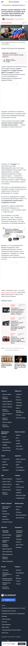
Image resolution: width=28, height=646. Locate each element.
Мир (2, 475)
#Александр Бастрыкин (12, 350)
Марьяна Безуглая (5, 557)
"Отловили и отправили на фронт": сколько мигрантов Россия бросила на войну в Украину (18, 311)
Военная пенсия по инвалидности (7, 579)
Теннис (18, 440)
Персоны (4, 527)
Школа (18, 408)
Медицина (19, 405)
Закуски (18, 584)
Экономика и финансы (5, 432)
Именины (19, 547)
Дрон (3, 467)
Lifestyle (17, 475)
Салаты (18, 581)
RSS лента (5, 632)
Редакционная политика (9, 611)
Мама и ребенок (20, 459)
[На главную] (14, 2)
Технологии (5, 459)
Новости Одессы (7, 404)
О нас (3, 605)
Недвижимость (6, 442)
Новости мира (13, 334)
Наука (3, 455)
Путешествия (20, 487)
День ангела (19, 544)
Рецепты (17, 566)
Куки (13, 643)
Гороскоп (18, 479)
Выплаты (18, 399)
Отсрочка (18, 512)
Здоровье (18, 455)
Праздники (18, 527)
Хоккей (18, 443)
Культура (18, 489)
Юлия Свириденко (7, 561)
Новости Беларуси (5, 493)
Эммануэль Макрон (5, 541)
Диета (18, 464)
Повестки (19, 506)
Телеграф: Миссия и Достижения (11, 630)
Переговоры (6, 513)
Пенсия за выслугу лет (5, 587)
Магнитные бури (21, 495)
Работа (18, 397)
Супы (17, 575)
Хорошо (21, 643)
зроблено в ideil (5, 640)
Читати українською (6, 22)
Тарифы (4, 445)
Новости (4, 391)
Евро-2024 (19, 446)
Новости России (13, 318)
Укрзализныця (6, 450)
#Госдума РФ (9, 348)
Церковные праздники (19, 531)
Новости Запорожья (5, 410)
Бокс (17, 438)
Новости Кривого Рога (7, 414)
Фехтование (19, 449)
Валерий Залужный (5, 545)
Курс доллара (6, 447)
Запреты (18, 542)
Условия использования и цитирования (13, 613)
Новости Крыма (7, 422)
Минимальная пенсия (6, 583)
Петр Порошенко (7, 551)
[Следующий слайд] (26, 5)
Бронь (18, 509)
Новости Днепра (7, 401)
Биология (5, 464)
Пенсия (3, 566)
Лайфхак (18, 492)
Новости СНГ (6, 487)
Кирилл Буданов (7, 549)
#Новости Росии (18, 348)
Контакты (4, 621)
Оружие (4, 516)
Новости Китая (6, 489)
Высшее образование (20, 411)
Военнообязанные (21, 515)
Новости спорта (20, 432)
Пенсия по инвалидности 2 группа (7, 574)
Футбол (18, 435)
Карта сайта (5, 627)
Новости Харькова (5, 397)
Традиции (19, 539)
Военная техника (7, 522)
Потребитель (20, 481)
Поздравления (20, 498)
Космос (4, 462)
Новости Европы (7, 479)
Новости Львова (7, 406)
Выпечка (18, 570)
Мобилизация (19, 503)
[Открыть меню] (2, 2)
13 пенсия (5, 570)
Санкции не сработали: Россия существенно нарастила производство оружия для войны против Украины (18, 325)
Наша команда (6, 624)
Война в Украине (6, 503)
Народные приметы (19, 535)
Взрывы (4, 511)
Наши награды (6, 619)
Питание (18, 462)
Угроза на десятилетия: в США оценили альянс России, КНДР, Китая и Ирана (18, 340)
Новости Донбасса (5, 418)
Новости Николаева (5, 425)
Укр (26, 1)
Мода (17, 484)
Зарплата (19, 394)
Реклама (4, 616)
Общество (18, 391)
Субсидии (19, 402)
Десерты (18, 578)
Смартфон (5, 470)
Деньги (4, 436)
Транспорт (5, 439)
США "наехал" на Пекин (9, 292)
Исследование (20, 470)
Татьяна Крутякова (9, 19)
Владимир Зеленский (5, 531)
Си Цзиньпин (6, 537)
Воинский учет (20, 517)
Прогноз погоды (20, 417)
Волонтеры (5, 519)
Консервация (20, 573)
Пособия (18, 415)
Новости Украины (13, 305)
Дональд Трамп (6, 535)
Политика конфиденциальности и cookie (13, 608)
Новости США (6, 481)
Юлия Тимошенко (7, 554)
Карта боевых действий (6, 507)
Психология (19, 467)
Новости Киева (6, 394)
